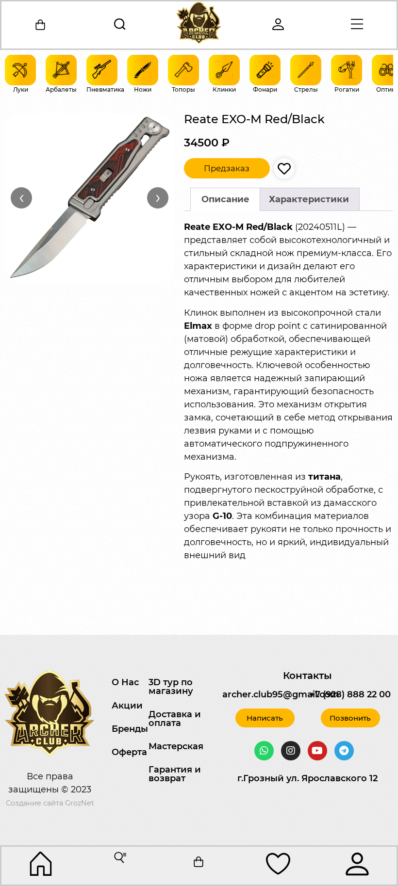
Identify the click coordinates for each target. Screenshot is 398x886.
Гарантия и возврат (175, 774)
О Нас (125, 682)
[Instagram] (290, 750)
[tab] (225, 199)
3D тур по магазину (171, 686)
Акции (127, 705)
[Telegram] (344, 750)
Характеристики (309, 199)
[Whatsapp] (264, 750)
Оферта (129, 752)
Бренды (130, 729)
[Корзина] (41, 25)
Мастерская (176, 746)
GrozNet (79, 803)
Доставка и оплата (175, 718)
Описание (225, 199)
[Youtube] (317, 750)
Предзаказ (226, 168)
